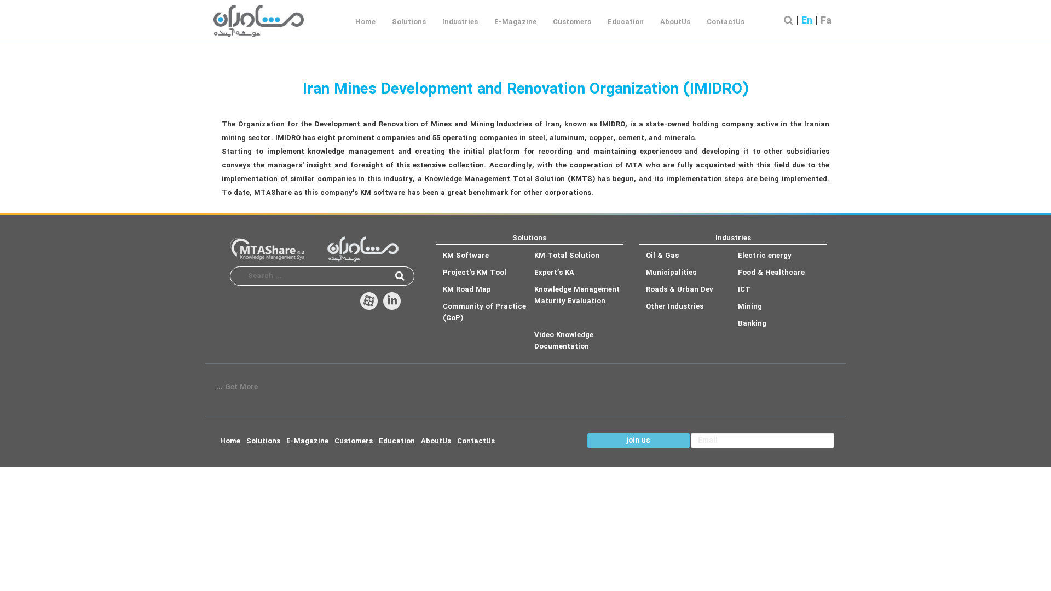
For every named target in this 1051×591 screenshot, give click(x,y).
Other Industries (674, 306)
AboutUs (675, 22)
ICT (744, 290)
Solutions (409, 22)
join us (638, 440)
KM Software (466, 256)
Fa (826, 20)
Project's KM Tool (474, 273)
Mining (750, 306)
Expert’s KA (554, 273)
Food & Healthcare (771, 273)
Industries (460, 22)
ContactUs (725, 22)
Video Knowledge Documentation (563, 340)
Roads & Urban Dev (679, 290)
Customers (572, 22)
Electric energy (765, 256)
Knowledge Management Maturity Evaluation (577, 295)
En (808, 20)
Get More (241, 387)
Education (626, 22)
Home (365, 22)
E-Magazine (515, 22)
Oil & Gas (662, 256)
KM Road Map (467, 290)
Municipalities (671, 273)
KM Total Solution (566, 256)
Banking (752, 323)
